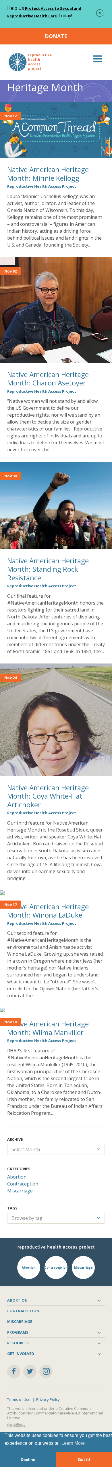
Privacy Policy (48, 1399)
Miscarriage (20, 1191)
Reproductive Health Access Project (41, 186)
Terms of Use (18, 1399)
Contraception (22, 1184)
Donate (56, 36)
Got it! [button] (84, 1459)
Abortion (16, 1177)
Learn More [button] (73, 1443)
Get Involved (20, 1353)
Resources (18, 1342)
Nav (97, 59)
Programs (17, 1332)
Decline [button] (28, 1459)
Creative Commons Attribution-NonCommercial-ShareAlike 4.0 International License (55, 1413)
